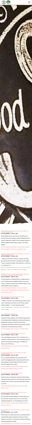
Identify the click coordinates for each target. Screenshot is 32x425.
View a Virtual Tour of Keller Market (9, 314)
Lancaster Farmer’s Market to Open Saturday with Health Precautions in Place (13, 353)
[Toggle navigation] (29, 2)
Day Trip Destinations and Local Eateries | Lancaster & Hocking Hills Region (15, 410)
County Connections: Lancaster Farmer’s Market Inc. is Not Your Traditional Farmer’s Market (15, 254)
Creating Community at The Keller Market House (11, 373)
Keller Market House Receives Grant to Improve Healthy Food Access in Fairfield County (14, 231)
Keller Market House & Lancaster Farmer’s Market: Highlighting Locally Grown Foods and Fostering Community (15, 275)
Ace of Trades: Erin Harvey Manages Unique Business (13, 333)
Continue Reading (15, 248)
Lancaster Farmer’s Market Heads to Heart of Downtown (13, 392)
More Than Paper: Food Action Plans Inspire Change (12, 296)
